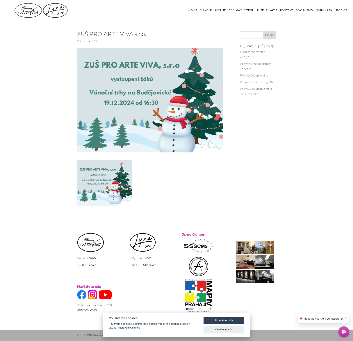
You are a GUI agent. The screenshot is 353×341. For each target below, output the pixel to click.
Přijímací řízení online (254, 75)
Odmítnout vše (223, 329)
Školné (220, 10)
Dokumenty (304, 10)
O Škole (206, 10)
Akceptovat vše (224, 320)
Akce (273, 10)
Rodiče (341, 10)
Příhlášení (324, 10)
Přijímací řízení (241, 10)
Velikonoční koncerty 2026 (257, 82)
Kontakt (286, 10)
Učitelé (261, 10)
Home (192, 10)
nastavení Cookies (129, 327)
